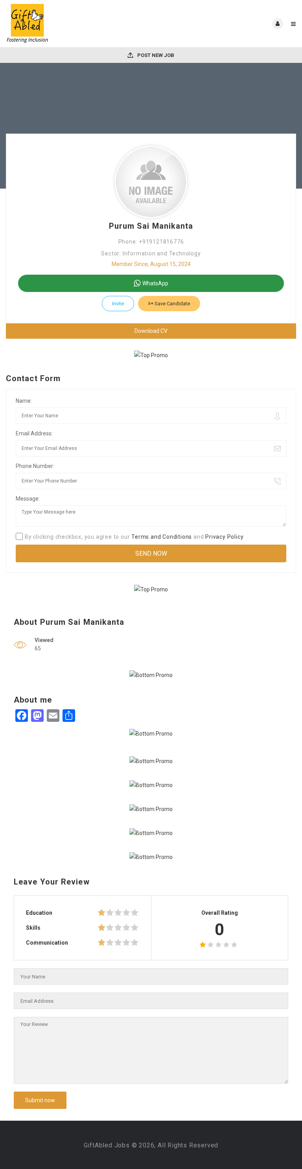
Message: (28, 498)
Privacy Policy (224, 537)
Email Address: (34, 433)
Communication (47, 943)
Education (39, 913)
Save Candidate (171, 303)
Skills (33, 928)
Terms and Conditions (161, 537)
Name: (24, 401)
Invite (118, 303)
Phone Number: (35, 466)
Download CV (151, 331)
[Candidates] (78, 23)
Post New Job (155, 55)
